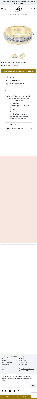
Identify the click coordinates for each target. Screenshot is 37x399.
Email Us (18, 152)
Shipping (4, 360)
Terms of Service (23, 362)
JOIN (32, 386)
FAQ (3, 358)
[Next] (33, 34)
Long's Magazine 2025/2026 (9, 357)
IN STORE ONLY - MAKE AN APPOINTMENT (18, 71)
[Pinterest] (10, 391)
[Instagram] (6, 391)
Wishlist (21, 358)
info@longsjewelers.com (27, 369)
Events (3, 366)
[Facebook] (2, 391)
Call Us (6, 152)
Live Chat (12, 77)
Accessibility (22, 360)
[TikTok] (14, 391)
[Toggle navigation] (2, 9)
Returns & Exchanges (7, 362)
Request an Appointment (16, 83)
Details (7, 91)
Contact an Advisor (14, 80)
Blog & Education (6, 364)
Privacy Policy (23, 364)
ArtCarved (4, 65)
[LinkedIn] (18, 391)
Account (21, 357)
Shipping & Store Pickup (14, 128)
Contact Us (22, 366)
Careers (4, 367)
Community (5, 369)
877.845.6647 (24, 370)
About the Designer (12, 124)
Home (11, 14)
